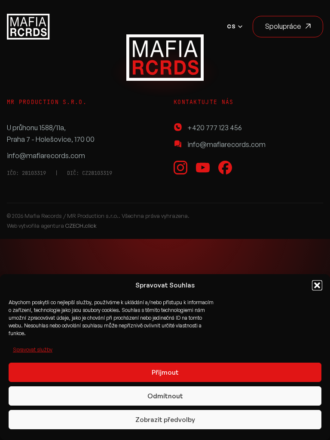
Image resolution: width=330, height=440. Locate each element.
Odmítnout (165, 396)
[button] (317, 285)
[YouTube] (203, 167)
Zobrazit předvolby (165, 420)
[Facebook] (225, 167)
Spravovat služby (32, 349)
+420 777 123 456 (214, 127)
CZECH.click (81, 225)
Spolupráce (283, 26)
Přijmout (165, 372)
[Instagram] (180, 167)
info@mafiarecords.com (46, 155)
